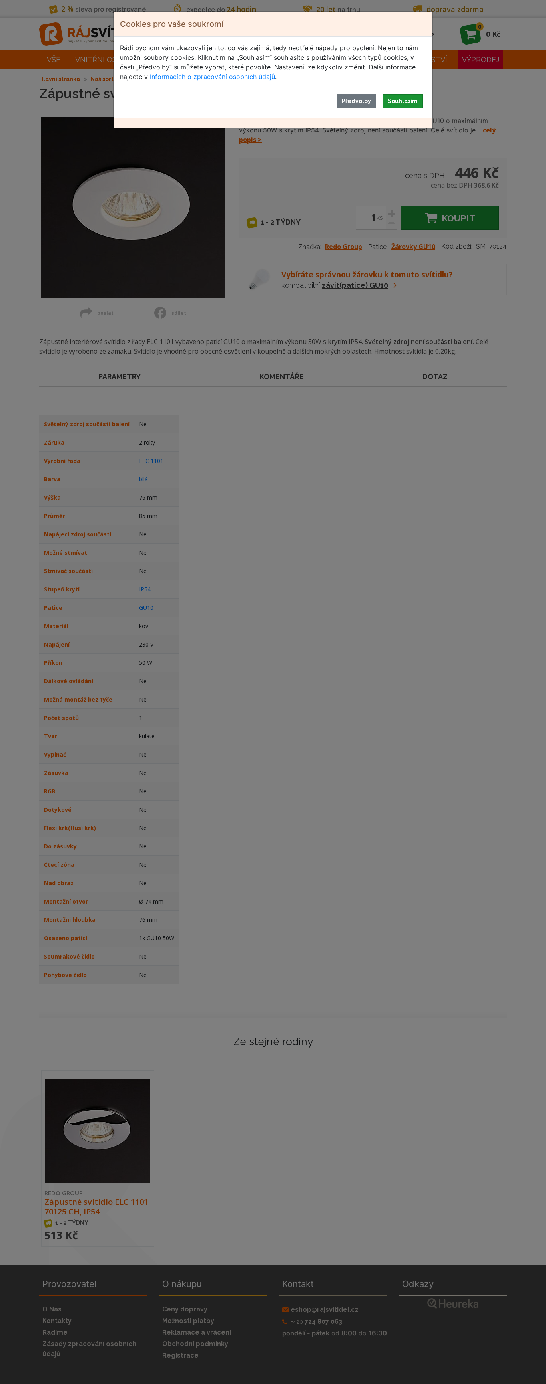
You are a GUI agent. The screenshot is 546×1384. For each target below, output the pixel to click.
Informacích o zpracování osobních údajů (212, 77)
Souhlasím (403, 101)
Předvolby (356, 101)
